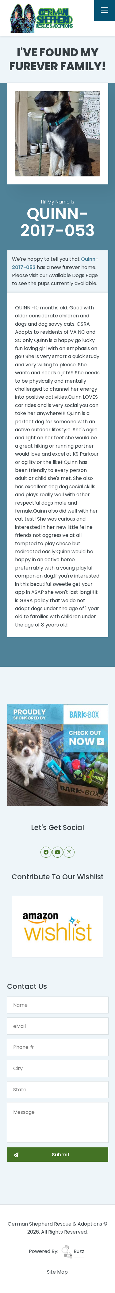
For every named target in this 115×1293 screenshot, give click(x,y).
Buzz (78, 1251)
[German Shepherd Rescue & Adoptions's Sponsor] (57, 754)
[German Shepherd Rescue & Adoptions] (41, 18)
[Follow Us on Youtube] (57, 852)
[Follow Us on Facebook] (46, 852)
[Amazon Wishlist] (58, 926)
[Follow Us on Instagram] (69, 852)
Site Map (57, 1271)
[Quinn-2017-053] (57, 133)
